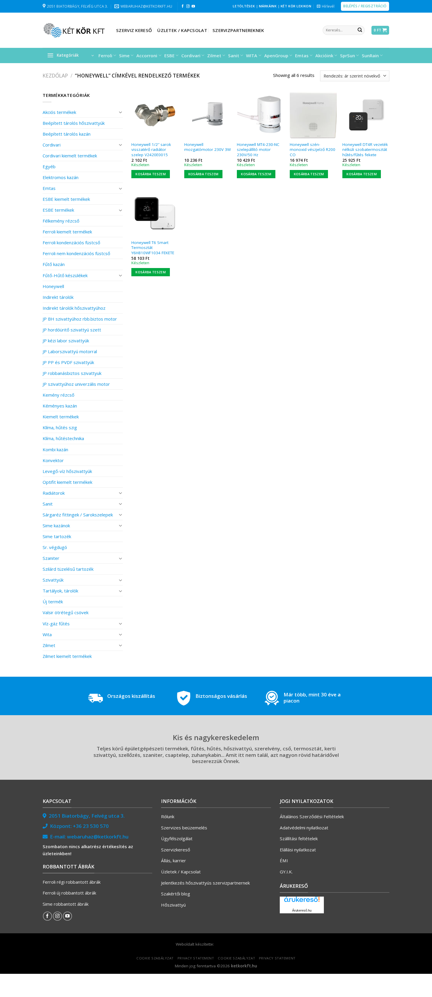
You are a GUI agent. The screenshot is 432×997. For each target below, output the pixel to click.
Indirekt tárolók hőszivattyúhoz (74, 308)
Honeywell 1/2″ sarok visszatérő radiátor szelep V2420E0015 (151, 149)
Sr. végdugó (55, 547)
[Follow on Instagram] (188, 6)
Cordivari (190, 55)
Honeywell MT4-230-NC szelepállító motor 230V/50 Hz (258, 149)
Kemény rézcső (58, 395)
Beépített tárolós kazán (67, 134)
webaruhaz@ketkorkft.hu (97, 836)
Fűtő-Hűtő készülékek (65, 275)
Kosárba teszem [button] (150, 174)
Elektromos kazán (60, 177)
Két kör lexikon (296, 6)
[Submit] (359, 30)
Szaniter (51, 558)
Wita (47, 634)
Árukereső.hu (302, 910)
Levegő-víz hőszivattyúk (67, 471)
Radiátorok (54, 493)
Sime (124, 55)
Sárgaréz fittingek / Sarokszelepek (78, 515)
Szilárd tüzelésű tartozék (68, 569)
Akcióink (324, 55)
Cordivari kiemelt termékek (70, 156)
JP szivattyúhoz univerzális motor (76, 384)
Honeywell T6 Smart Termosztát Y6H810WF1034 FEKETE (152, 247)
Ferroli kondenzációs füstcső (71, 242)
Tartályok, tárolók (60, 591)
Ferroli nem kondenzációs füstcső (76, 253)
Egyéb (49, 166)
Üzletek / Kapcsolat (182, 30)
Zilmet (214, 55)
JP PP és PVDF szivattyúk (68, 362)
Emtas (302, 55)
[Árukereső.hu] (302, 901)
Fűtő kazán (54, 264)
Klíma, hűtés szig (60, 427)
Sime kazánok (56, 525)
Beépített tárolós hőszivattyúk (74, 123)
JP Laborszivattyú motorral (70, 351)
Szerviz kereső (134, 30)
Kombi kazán (55, 449)
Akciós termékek (59, 112)
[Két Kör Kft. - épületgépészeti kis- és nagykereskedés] (75, 30)
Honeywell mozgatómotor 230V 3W (207, 147)
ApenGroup (276, 55)
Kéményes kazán (60, 406)
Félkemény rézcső (61, 221)
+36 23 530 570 (91, 826)
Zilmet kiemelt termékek (67, 656)
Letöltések (244, 6)
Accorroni (146, 55)
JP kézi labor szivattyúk (66, 340)
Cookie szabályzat (155, 958)
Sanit (233, 55)
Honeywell (53, 286)
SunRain (370, 55)
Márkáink (268, 6)
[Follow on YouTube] (193, 6)
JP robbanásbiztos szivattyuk (72, 373)
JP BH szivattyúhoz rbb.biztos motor (80, 319)
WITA (251, 55)
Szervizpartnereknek (238, 30)
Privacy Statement (196, 958)
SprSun (347, 55)
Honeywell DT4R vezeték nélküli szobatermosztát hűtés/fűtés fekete (365, 149)
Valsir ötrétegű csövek (65, 612)
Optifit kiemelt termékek (67, 482)
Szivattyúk (53, 580)
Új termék (53, 601)
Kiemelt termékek (61, 417)
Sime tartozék (57, 536)
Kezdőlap (55, 75)
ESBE (169, 55)
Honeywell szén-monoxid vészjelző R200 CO (312, 149)
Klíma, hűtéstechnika (63, 438)
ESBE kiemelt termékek (66, 199)
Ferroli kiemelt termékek (67, 232)
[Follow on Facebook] (182, 6)
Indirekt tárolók (58, 297)
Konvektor (53, 460)
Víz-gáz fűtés (56, 624)
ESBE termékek (58, 210)
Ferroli (105, 55)
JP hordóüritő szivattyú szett (72, 330)
